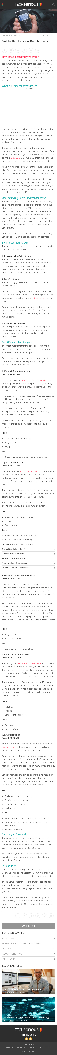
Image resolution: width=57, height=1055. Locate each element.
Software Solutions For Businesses (21, 943)
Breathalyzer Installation (13, 554)
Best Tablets (8, 948)
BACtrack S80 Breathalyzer (29, 663)
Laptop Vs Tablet (11, 959)
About (8, 1047)
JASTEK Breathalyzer (29, 471)
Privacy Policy (45, 1047)
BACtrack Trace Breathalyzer (35, 380)
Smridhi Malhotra (10, 1020)
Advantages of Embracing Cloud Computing (26, 1017)
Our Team (23, 1045)
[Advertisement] (28, 107)
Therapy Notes (9, 938)
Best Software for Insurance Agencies (23, 989)
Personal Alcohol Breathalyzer (15, 568)
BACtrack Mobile (9, 747)
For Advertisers (20, 1047)
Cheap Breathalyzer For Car (14, 549)
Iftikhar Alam (7, 35)
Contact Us (33, 1045)
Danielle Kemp (8, 992)
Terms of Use (33, 1047)
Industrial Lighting (12, 953)
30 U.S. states (39, 298)
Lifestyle (50, 35)
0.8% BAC (15, 157)
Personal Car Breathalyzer (13, 558)
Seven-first (43, 584)
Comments (28, 926)
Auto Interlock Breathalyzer (14, 563)
